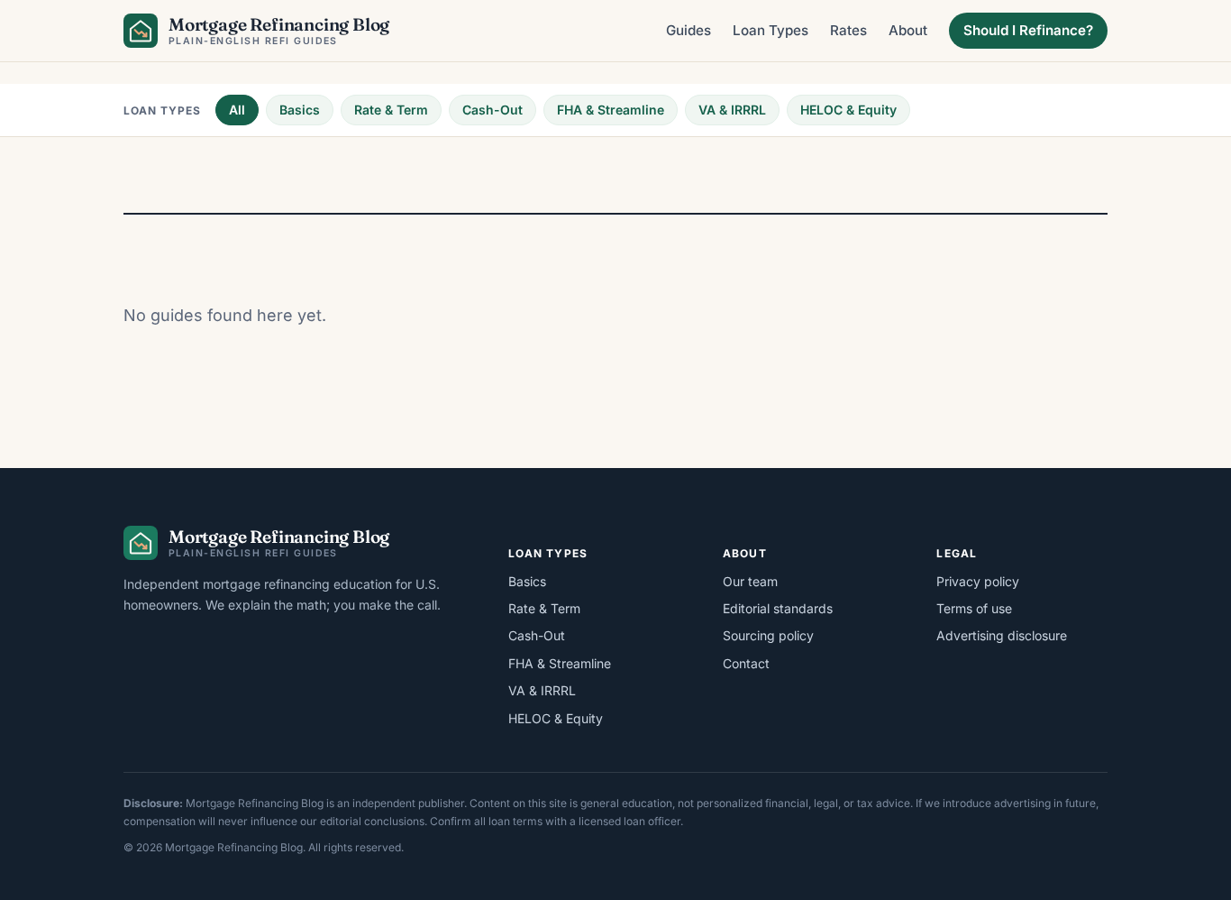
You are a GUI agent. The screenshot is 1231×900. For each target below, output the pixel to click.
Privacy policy (977, 581)
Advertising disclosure (1001, 635)
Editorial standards (778, 608)
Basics (299, 109)
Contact (746, 663)
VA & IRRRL (732, 109)
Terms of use (974, 608)
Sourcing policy (768, 635)
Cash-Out (492, 109)
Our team (750, 581)
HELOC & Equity (848, 109)
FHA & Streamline (610, 109)
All (237, 109)
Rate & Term (391, 109)
